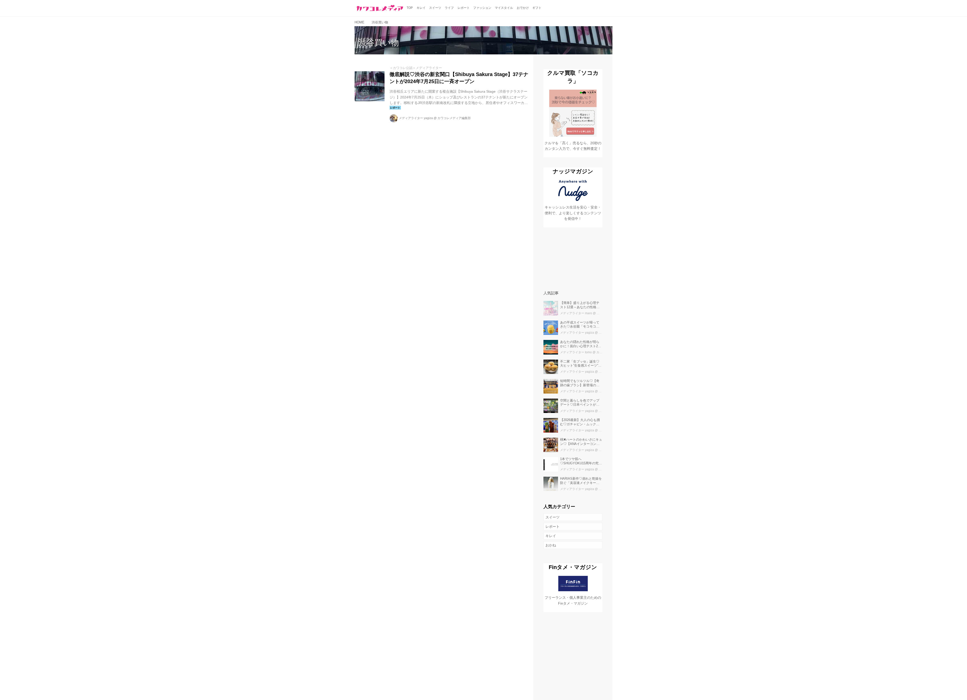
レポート (552, 526)
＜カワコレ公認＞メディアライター (416, 68)
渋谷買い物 (378, 42)
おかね (550, 545)
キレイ (550, 536)
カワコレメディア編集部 (454, 118)
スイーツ (552, 517)
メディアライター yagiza (416, 118)
